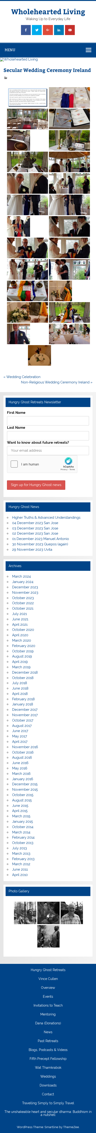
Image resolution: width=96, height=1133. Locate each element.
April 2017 (19, 742)
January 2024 (22, 582)
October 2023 (23, 598)
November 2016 (25, 747)
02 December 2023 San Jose (35, 533)
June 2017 (20, 731)
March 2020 (21, 640)
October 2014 (22, 827)
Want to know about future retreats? (38, 442)
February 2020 (23, 646)
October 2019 (23, 651)
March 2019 (21, 667)
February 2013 (23, 859)
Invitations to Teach (48, 1005)
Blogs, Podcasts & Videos (48, 1050)
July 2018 (19, 683)
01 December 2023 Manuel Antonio (40, 539)
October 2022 (23, 603)
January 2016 (22, 779)
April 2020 (20, 635)
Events (48, 996)
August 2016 (22, 757)
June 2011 (20, 869)
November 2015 (25, 789)
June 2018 (20, 688)
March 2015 (21, 816)
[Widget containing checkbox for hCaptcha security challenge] (42, 464)
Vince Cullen (48, 979)
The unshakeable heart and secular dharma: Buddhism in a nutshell (48, 1113)
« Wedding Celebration (22, 377)
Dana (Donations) (48, 1023)
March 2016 (21, 774)
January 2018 (22, 704)
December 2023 (25, 587)
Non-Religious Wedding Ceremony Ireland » (57, 382)
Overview (48, 988)
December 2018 (25, 672)
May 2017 (19, 736)
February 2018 (23, 699)
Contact (48, 1094)
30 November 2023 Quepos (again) (40, 544)
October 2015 (22, 795)
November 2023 (25, 592)
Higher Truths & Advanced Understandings (46, 517)
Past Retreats (48, 1041)
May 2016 (19, 768)
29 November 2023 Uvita (32, 549)
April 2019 (20, 662)
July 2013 (19, 848)
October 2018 (23, 678)
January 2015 (22, 821)
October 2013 (22, 843)
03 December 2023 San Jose (35, 528)
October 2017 (22, 720)
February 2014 (23, 837)
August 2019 (22, 656)
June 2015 (20, 806)
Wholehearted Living (48, 11)
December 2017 (25, 710)
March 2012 (21, 864)
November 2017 (25, 715)
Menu (10, 50)
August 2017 (22, 726)
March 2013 (21, 853)
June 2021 (20, 619)
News (48, 1032)
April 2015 (19, 811)
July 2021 (19, 614)
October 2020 (23, 630)
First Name (16, 413)
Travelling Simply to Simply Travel (48, 1103)
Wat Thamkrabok (48, 1067)
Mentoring (48, 1014)
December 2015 (25, 784)
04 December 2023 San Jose (35, 523)
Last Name (16, 427)
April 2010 (20, 875)
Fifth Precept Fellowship (48, 1059)
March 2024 (21, 576)
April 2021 (19, 624)
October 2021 (22, 608)
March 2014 (21, 832)
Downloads (48, 1085)
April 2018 (20, 694)
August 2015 (22, 800)
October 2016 (23, 752)
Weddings (48, 1076)
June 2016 (20, 763)
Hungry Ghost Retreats (48, 970)
